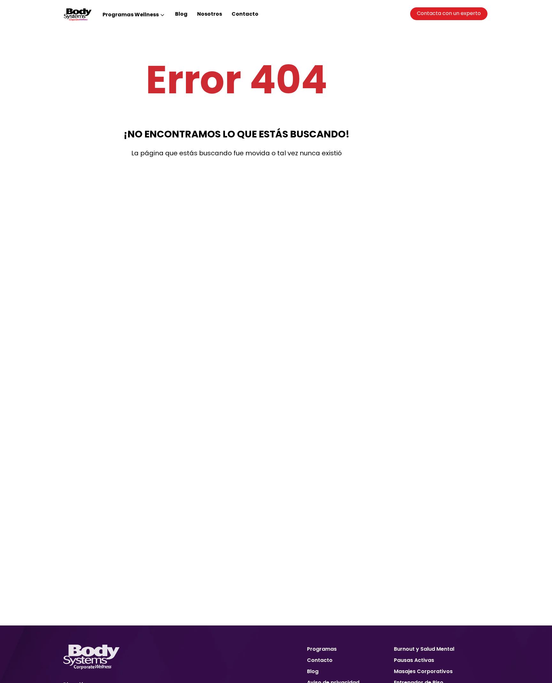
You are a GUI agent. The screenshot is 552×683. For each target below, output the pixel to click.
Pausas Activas (414, 660)
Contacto (245, 14)
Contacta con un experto (449, 13)
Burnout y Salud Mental (424, 649)
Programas (322, 649)
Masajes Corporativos (423, 671)
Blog (181, 14)
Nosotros (209, 14)
